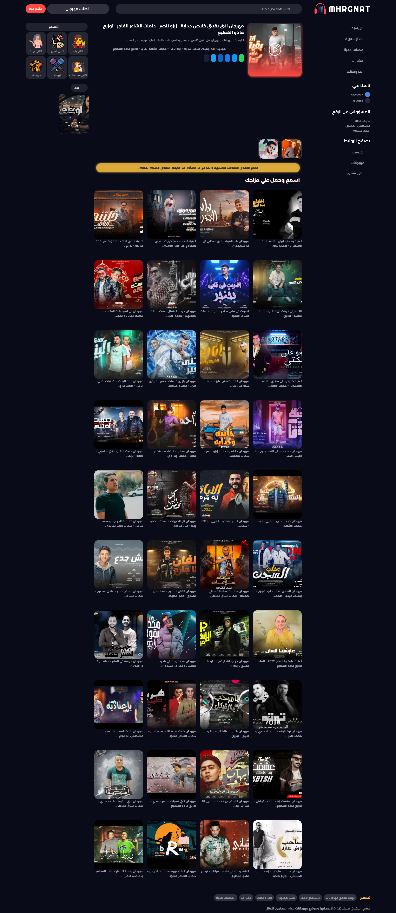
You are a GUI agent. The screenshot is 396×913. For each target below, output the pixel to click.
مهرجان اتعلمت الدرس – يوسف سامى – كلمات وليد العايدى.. (122, 523)
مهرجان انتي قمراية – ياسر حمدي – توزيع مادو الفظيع (173, 803)
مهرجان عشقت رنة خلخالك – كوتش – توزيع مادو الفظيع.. (278, 803)
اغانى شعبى (355, 173)
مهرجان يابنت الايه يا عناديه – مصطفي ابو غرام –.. (124, 733)
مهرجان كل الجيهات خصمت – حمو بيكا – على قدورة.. (173, 523)
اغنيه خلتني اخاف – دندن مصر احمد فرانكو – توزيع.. (119, 243)
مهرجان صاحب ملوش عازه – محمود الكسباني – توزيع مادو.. (278, 873)
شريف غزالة (362, 121)
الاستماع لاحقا (310, 898)
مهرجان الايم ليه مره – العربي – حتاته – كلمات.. (225, 523)
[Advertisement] (198, 110)
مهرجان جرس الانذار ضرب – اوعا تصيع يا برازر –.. (228, 663)
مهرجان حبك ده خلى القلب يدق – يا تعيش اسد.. (278, 453)
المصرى (350, 126)
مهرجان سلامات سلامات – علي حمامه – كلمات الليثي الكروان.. (229, 593)
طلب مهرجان (286, 898)
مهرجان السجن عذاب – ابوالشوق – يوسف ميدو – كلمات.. (279, 593)
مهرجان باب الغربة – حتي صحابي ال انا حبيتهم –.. (226, 243)
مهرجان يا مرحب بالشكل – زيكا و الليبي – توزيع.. (228, 733)
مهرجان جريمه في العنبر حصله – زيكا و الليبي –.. (119, 663)
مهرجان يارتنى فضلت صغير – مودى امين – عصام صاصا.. (172, 383)
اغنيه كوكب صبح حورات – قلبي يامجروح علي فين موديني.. (175, 243)
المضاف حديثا (225, 898)
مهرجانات (357, 163)
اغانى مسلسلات (78, 75)
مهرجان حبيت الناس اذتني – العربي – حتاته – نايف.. (119, 453)
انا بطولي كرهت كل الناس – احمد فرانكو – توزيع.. (280, 313)
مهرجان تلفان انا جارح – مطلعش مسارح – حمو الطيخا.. (174, 593)
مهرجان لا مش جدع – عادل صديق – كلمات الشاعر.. (119, 593)
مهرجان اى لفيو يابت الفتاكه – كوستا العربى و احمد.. (123, 313)
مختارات (246, 898)
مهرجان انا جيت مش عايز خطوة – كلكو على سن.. (227, 383)
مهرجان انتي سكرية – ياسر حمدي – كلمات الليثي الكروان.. (120, 803)
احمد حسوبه (361, 131)
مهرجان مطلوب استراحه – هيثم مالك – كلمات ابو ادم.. (175, 453)
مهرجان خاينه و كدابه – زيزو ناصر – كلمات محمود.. (226, 453)
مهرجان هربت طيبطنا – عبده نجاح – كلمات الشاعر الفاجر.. (172, 733)
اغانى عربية (36, 51)
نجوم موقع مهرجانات (340, 898)
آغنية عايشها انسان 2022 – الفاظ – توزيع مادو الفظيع (278, 663)
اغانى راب (78, 51)
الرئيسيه (358, 152)
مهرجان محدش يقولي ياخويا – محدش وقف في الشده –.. (176, 663)
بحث (125, 9)
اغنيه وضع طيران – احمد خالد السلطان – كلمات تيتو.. (282, 243)
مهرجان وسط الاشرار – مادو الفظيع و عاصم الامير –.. (119, 873)
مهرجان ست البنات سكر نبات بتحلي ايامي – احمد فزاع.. (120, 383)
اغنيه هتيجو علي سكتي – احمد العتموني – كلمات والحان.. (281, 383)
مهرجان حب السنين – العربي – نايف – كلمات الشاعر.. (278, 523)
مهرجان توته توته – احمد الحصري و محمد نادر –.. (278, 733)
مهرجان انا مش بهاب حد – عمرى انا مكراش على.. (225, 803)
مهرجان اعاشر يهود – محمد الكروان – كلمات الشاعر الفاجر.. (171, 873)
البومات (57, 75)
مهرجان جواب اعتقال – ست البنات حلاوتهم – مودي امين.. (173, 313)
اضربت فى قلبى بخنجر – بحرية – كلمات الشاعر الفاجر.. (224, 313)
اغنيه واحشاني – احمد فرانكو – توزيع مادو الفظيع (225, 873)
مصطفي (363, 126)
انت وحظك (264, 898)
